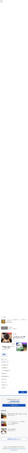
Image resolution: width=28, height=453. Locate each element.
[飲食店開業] (21, 345)
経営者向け (11, 327)
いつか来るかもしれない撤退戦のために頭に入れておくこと (19, 338)
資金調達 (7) (4, 373)
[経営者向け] (6, 335)
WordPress (9, 448)
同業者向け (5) (4, 384)
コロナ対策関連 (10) (5, 370)
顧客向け (10, 328)
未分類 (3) (3, 387)
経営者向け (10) (4, 362)
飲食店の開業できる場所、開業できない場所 (17, 413)
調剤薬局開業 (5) (5, 376)
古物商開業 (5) (4, 367)
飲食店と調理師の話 (12, 429)
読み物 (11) (3, 379)
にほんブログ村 (4, 356)
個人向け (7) (4, 382)
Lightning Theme (16, 448)
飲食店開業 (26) (4, 365)
